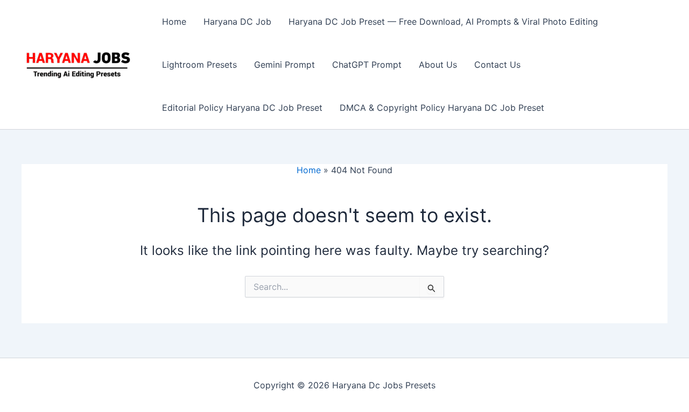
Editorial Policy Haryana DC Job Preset (242, 107)
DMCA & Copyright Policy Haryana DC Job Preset (442, 107)
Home (174, 21)
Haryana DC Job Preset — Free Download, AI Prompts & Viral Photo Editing (443, 21)
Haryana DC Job (237, 21)
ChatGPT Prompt (367, 64)
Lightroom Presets (199, 64)
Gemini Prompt (284, 64)
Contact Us (497, 64)
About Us (438, 64)
